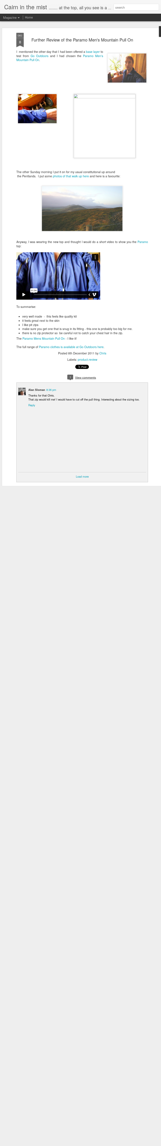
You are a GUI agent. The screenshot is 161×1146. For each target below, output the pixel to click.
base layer (93, 51)
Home (29, 17)
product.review (87, 359)
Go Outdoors (40, 56)
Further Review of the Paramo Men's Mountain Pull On (82, 40)
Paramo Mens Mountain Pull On (43, 338)
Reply (31, 405)
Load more (82, 476)
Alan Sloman (36, 390)
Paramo (143, 242)
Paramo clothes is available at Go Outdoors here (71, 347)
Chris (102, 353)
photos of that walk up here (71, 176)
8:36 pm (51, 390)
